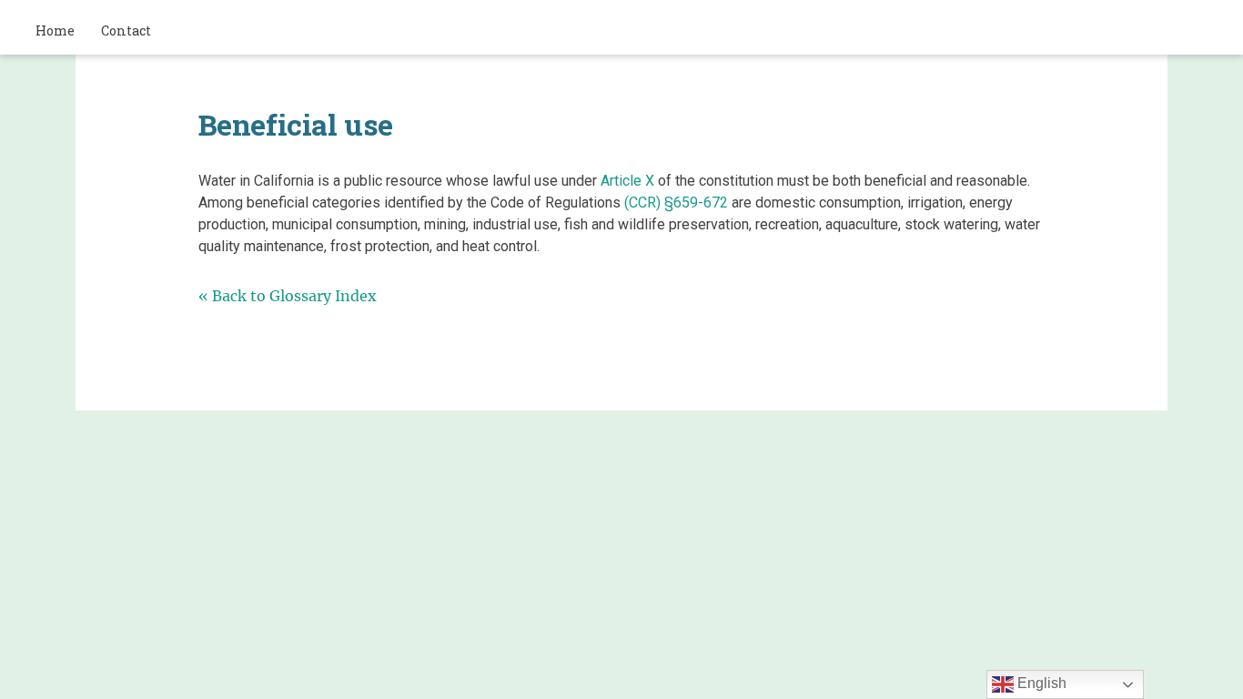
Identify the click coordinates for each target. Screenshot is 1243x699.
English (1040, 683)
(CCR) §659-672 (676, 202)
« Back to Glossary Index (287, 296)
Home (55, 30)
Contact (126, 30)
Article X (627, 180)
